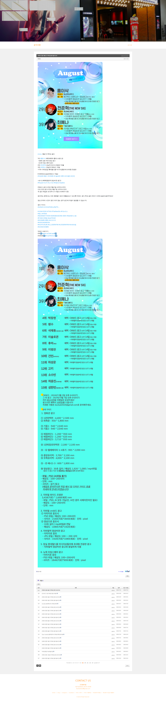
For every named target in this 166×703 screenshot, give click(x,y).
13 (92, 662)
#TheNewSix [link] (56, 211)
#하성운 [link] (40, 183)
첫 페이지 (69, 662)
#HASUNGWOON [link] (44, 222)
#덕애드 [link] (40, 154)
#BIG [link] (47, 220)
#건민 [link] (73, 176)
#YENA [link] (44, 214)
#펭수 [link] (45, 176)
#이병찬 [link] (68, 176)
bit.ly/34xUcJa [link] (50, 236)
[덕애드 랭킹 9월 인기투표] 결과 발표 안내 (51, 658)
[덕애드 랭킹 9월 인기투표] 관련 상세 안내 (51, 644)
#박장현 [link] (40, 176)
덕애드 (39, 58)
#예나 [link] (40, 214)
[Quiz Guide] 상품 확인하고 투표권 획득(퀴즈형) (52, 634)
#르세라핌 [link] (72, 225)
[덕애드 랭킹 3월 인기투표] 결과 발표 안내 (51, 610)
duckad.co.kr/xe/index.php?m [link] (48, 207)
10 (85, 662)
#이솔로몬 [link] (57, 176)
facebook (71, 692)
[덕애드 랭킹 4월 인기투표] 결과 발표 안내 (51, 617)
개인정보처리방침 (97, 692)
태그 (40, 665)
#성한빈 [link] (62, 183)
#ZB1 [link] (64, 216)
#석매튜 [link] (50, 176)
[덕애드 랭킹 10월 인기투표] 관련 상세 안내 (51, 654)
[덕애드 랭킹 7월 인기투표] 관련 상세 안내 (51, 627)
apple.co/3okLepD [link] (48, 233)
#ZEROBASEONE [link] (56, 216)
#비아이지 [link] (52, 220)
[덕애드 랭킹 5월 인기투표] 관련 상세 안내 (51, 614)
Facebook (127, 571)
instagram (64, 692)
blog (59, 692)
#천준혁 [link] (43, 165)
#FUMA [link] (40, 218)
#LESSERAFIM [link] (64, 225)
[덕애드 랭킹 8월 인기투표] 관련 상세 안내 (51, 590)
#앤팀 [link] (45, 218)
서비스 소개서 (79, 692)
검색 (37, 665)
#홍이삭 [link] (43, 158)
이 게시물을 (120, 571)
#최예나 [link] (43, 167)
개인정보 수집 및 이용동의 (108, 692)
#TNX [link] (49, 211)
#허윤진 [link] (56, 183)
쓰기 (127, 665)
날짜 (119, 587)
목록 (127, 576)
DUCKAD (8, 4)
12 (90, 662)
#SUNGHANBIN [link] (43, 227)
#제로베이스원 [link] (71, 216)
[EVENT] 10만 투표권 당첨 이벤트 (49, 593)
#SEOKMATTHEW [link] (44, 216)
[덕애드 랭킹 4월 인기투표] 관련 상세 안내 (51, 607)
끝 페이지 (96, 662)
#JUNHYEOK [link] (42, 211)
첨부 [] (39, 571)
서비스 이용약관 (87, 692)
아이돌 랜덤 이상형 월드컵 (47, 651)
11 (87, 662)
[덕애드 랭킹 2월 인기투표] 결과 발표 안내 (51, 600)
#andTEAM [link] (52, 218)
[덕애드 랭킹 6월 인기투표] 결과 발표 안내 (51, 631)
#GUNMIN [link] (41, 220)
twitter (53, 692)
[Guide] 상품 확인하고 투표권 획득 (49, 603)
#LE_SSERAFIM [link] (53, 225)
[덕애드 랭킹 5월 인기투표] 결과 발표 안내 (51, 624)
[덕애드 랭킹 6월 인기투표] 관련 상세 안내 (51, 620)
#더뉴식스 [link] (64, 211)
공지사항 (37, 45)
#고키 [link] (45, 183)
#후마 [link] (63, 176)
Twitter (125, 571)
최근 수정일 (125, 587)
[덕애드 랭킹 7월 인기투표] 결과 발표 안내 (51, 641)
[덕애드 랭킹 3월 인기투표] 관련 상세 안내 (51, 597)
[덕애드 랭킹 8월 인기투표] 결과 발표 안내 (47, 55)
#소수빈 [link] (50, 183)
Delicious (129, 571)
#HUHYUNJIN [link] (42, 225)
